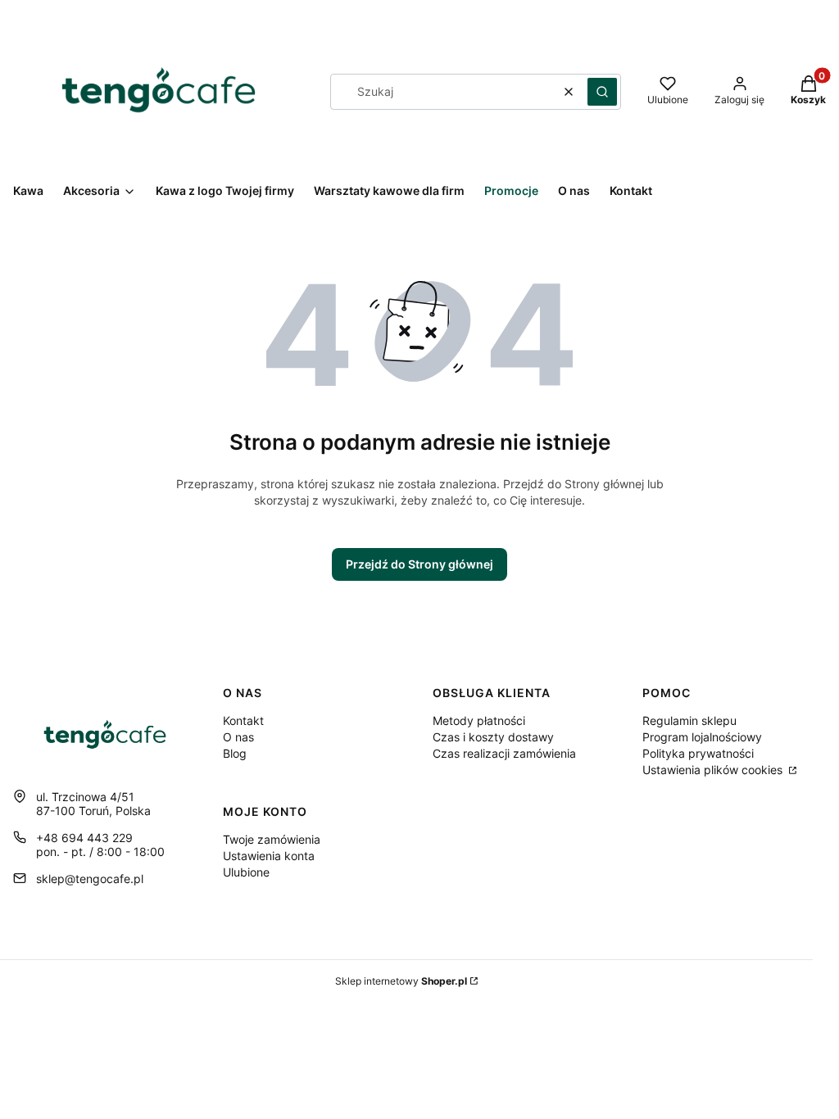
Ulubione (246, 872)
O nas (238, 737)
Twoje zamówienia (271, 839)
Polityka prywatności (698, 753)
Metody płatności (479, 720)
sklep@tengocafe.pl (89, 879)
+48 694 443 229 (84, 838)
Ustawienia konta (269, 856)
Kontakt (243, 720)
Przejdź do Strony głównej (419, 564)
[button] (602, 92)
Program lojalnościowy (702, 737)
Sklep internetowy (401, 981)
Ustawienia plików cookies (714, 770)
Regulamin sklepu (689, 720)
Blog (235, 753)
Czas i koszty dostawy (493, 737)
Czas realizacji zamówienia (504, 753)
